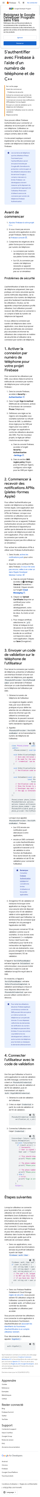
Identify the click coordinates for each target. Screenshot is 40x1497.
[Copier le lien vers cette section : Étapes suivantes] (6, 1201)
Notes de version (7, 1440)
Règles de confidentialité (28, 1484)
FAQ (3, 1443)
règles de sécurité (16, 1295)
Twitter (4, 1416)
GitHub (4, 1399)
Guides (4, 1384)
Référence (5, 1388)
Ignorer (20, 38)
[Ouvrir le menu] (3, 2)
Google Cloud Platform (10, 1472)
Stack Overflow (7, 1433)
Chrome (5, 1465)
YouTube (5, 1419)
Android (5, 1461)
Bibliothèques (6, 1395)
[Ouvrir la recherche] (19, 2)
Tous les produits (7, 1476)
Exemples (5, 1392)
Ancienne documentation (11, 1447)
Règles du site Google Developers (22, 1364)
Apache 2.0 (16, 1362)
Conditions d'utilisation (10, 1484)
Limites (25, 878)
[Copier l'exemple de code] (34, 743)
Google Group (7, 1436)
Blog (3, 1408)
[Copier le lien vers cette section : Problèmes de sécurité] (6, 282)
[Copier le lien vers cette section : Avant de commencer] (26, 216)
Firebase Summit (8, 1412)
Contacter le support (9, 1429)
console (18, 238)
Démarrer (20, 43)
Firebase (5, 1469)
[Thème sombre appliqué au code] (30, 743)
